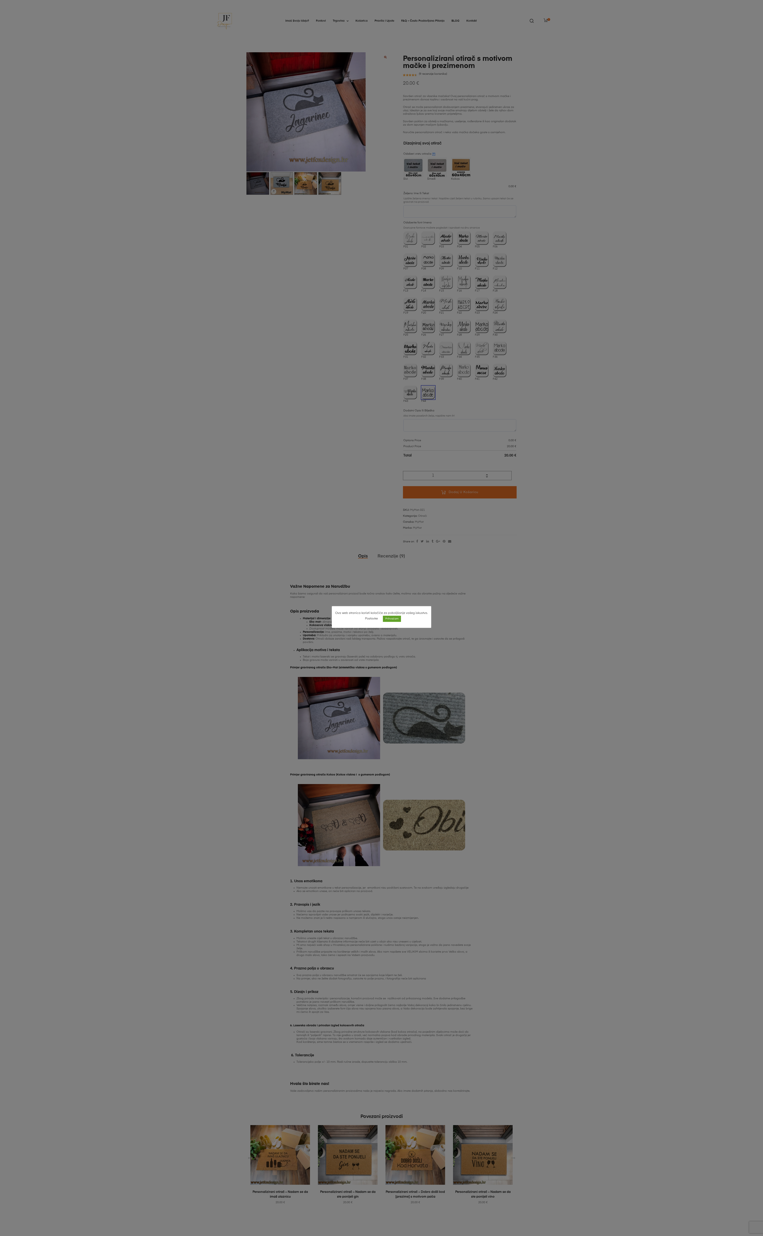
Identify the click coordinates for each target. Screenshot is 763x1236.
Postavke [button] (371, 618)
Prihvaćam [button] (392, 619)
